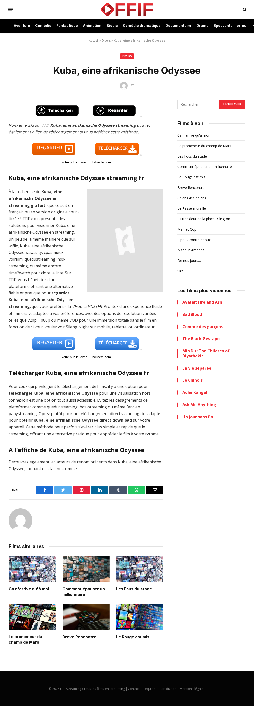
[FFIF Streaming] (127, 9)
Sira (180, 271)
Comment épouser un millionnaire (84, 591)
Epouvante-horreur (231, 25)
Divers (106, 40)
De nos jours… (189, 260)
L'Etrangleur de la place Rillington (203, 218)
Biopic (112, 25)
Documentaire (178, 25)
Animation (92, 25)
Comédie (43, 25)
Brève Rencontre (79, 636)
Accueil (94, 40)
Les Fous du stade (134, 588)
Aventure (22, 25)
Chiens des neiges (191, 198)
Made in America (190, 250)
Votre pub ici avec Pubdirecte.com (86, 162)
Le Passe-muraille (191, 208)
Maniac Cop (186, 229)
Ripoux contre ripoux (194, 239)
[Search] (244, 9)
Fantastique (67, 25)
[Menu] (10, 9)
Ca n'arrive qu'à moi (29, 588)
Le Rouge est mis (132, 636)
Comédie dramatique (141, 25)
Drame (202, 25)
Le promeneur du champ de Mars (25, 639)
